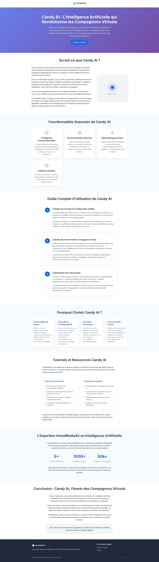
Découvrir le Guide (79, 42)
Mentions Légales (102, 547)
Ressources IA (124, 557)
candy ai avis (35, 94)
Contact (99, 550)
